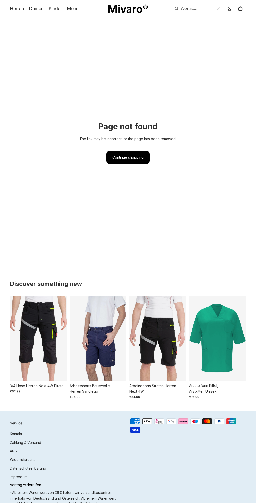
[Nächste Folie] (63, 338)
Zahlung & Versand (25, 442)
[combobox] (185, 9)
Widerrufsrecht (22, 460)
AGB (13, 451)
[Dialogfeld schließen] (218, 8)
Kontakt (16, 434)
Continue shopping (128, 157)
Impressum (19, 477)
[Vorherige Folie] (14, 338)
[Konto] (229, 8)
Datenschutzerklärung (28, 468)
